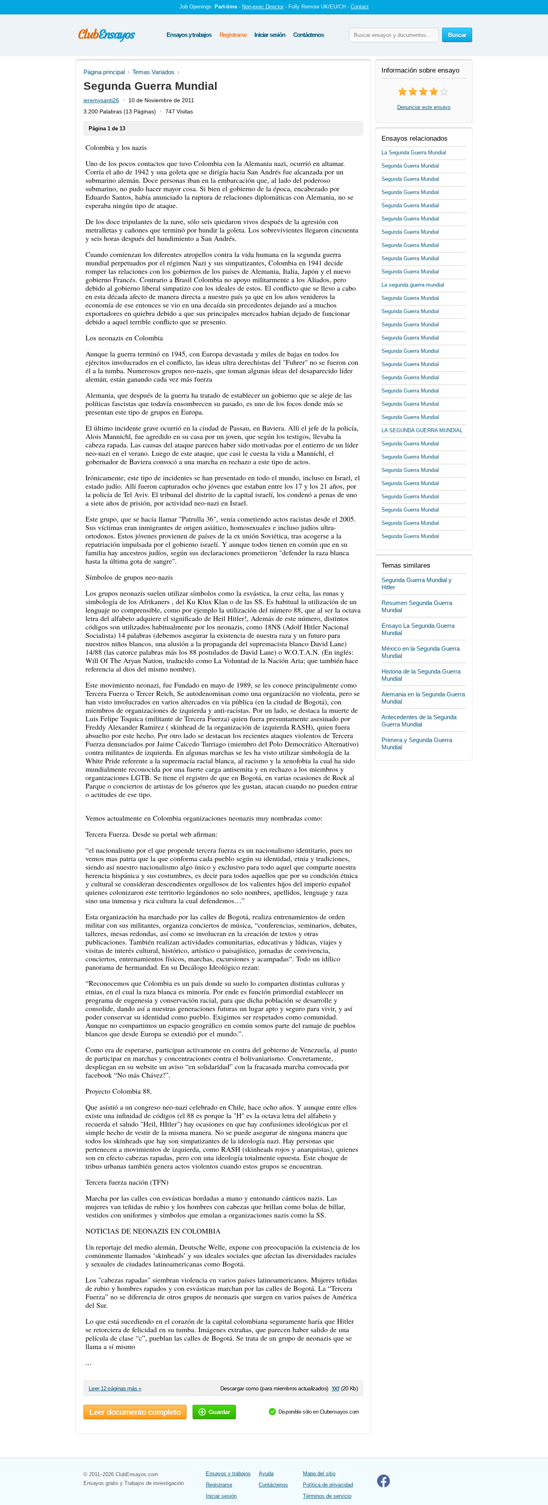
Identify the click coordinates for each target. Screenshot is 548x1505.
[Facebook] (383, 1486)
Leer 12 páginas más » (115, 1388)
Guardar (219, 1411)
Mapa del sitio (319, 1474)
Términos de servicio (327, 1496)
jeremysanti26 (101, 100)
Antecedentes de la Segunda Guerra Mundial (419, 721)
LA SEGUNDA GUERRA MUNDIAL (422, 430)
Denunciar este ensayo (424, 107)
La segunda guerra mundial (413, 285)
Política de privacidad (328, 1485)
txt (335, 1388)
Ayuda (266, 1474)
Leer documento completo (135, 1412)
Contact (360, 7)
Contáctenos (308, 34)
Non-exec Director (263, 7)
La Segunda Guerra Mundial (414, 153)
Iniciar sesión (269, 34)
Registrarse (233, 34)
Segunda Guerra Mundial (410, 166)
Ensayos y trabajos (188, 34)
